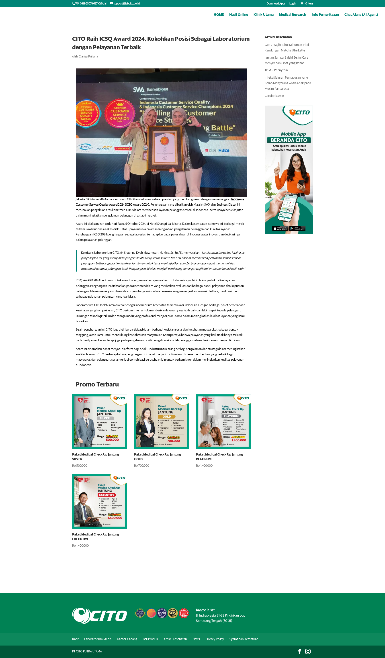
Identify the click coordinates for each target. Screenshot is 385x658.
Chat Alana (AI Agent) (361, 14)
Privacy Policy (214, 639)
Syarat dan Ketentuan (243, 639)
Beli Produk (150, 639)
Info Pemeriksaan (325, 14)
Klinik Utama (264, 14)
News (196, 639)
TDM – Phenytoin (276, 70)
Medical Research (292, 14)
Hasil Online (238, 14)
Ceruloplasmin (274, 96)
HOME (219, 14)
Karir (75, 639)
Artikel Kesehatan (175, 639)
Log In (293, 3)
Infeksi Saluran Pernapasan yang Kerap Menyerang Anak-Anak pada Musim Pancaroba (288, 83)
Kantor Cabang (127, 639)
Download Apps (276, 3)
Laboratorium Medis (97, 639)
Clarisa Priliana (88, 56)
